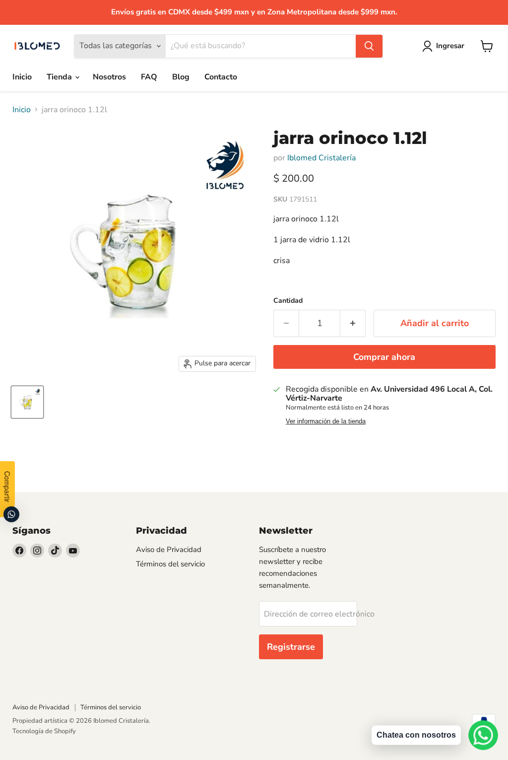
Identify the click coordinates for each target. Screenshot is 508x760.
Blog (181, 76)
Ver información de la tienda (326, 421)
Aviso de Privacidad (168, 549)
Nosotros (109, 76)
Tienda (60, 76)
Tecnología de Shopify (44, 731)
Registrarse (291, 647)
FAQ (149, 76)
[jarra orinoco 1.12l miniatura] (27, 402)
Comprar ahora (384, 357)
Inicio (22, 76)
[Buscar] (369, 46)
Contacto (220, 76)
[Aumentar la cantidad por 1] (353, 323)
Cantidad (288, 301)
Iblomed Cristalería (321, 157)
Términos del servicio (170, 564)
